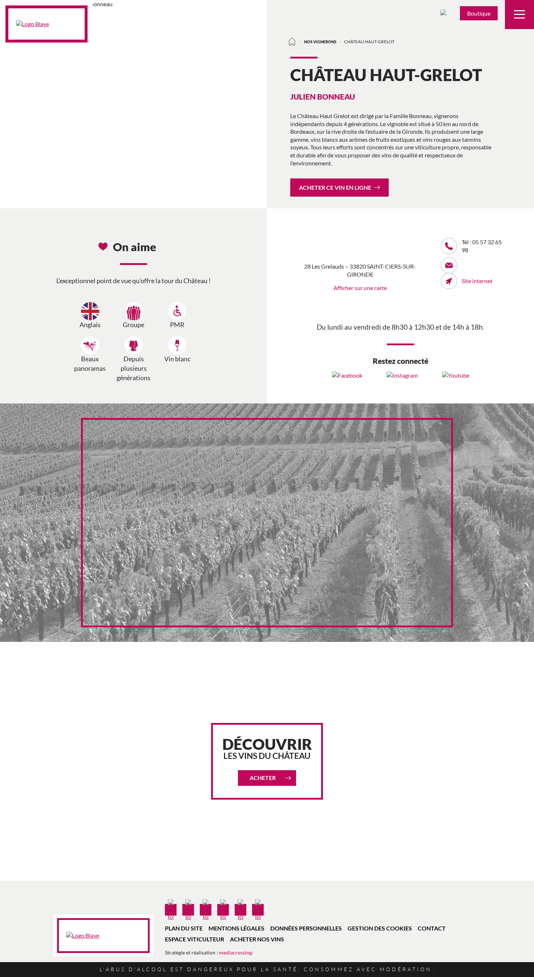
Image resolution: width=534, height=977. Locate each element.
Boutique (478, 13)
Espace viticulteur (194, 939)
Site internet (477, 280)
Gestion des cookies (380, 928)
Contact (432, 928)
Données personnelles (306, 928)
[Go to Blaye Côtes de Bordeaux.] (292, 41)
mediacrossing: (236, 952)
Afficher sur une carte (360, 287)
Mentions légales (236, 928)
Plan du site (184, 928)
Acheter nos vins (257, 939)
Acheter (263, 777)
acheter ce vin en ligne (335, 187)
